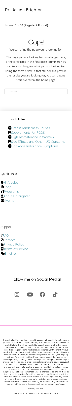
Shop (7, 187)
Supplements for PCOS (28, 132)
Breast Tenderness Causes (30, 128)
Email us (11, 253)
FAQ (6, 235)
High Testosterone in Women (32, 137)
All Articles (10, 182)
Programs (11, 192)
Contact (9, 240)
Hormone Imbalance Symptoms (34, 146)
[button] (63, 10)
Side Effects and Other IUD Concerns (38, 142)
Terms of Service (16, 249)
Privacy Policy (14, 244)
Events (9, 201)
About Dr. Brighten (17, 196)
